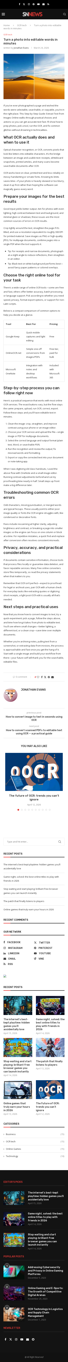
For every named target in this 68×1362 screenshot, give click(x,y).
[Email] (43, 4)
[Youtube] (38, 4)
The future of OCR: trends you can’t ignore (47, 1107)
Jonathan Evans (21, 47)
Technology (35, 1156)
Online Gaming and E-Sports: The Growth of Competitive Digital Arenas (45, 1291)
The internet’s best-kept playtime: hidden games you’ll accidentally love (16, 1024)
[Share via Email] (52, 677)
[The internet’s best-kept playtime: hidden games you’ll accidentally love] (17, 1005)
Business (35, 1134)
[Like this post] (38, 677)
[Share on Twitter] (45, 677)
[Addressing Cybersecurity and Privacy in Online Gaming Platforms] (13, 1272)
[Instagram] (29, 4)
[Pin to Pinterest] (49, 677)
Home (6, 25)
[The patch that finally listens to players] (50, 1047)
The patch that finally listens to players (23, 901)
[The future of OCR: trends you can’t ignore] (34, 772)
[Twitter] (24, 4)
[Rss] (48, 4)
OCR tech (22, 25)
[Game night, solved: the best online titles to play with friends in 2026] (50, 1005)
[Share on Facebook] (42, 677)
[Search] (64, 14)
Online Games (35, 1148)
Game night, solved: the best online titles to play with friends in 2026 (50, 1024)
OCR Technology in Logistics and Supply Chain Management (45, 1312)
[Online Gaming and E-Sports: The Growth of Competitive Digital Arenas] (13, 1293)
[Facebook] (19, 4)
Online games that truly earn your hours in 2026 (28, 909)
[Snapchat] (33, 1339)
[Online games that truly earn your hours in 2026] (17, 1089)
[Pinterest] (34, 4)
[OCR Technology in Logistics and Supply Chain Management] (13, 1314)
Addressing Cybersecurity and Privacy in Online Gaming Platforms (45, 1271)
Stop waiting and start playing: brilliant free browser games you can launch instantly (17, 1066)
